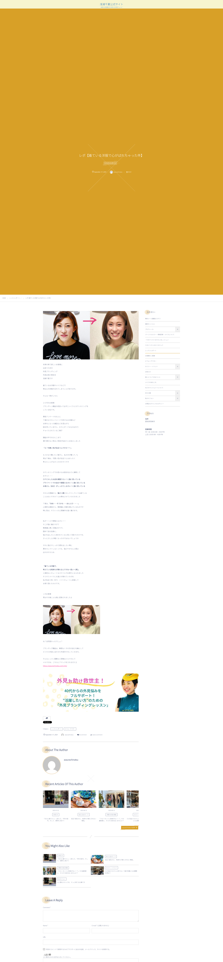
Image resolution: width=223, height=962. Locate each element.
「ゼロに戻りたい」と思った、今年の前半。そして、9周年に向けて (55, 820)
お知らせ (55, 814)
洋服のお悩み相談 (111, 814)
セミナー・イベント (111, 868)
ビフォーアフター (70, 729)
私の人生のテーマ (83, 814)
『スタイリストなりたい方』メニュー (157, 340)
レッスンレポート (110, 163)
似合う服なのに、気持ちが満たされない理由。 (83, 820)
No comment (83, 735)
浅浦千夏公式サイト (111, 4)
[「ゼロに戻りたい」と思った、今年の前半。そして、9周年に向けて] (56, 799)
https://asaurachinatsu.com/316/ (55, 666)
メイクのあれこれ (150, 382)
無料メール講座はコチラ (153, 319)
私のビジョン (61, 879)
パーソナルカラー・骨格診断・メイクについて (159, 335)
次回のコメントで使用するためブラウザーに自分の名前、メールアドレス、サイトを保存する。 (78, 949)
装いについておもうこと (152, 377)
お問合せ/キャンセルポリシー (154, 404)
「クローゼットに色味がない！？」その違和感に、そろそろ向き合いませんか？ (111, 820)
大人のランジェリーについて (154, 388)
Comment (46, 907)
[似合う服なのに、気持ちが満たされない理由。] (83, 799)
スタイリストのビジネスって (154, 345)
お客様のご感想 (150, 356)
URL (44, 937)
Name (45, 925)
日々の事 (148, 393)
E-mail (94, 925)
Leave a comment (97, 735)
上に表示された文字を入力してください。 (57, 957)
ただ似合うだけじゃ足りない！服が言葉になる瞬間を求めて (121, 872)
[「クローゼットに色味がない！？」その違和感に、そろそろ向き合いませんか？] (111, 799)
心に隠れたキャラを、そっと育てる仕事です (71, 882)
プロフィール (149, 329)
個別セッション (150, 324)
